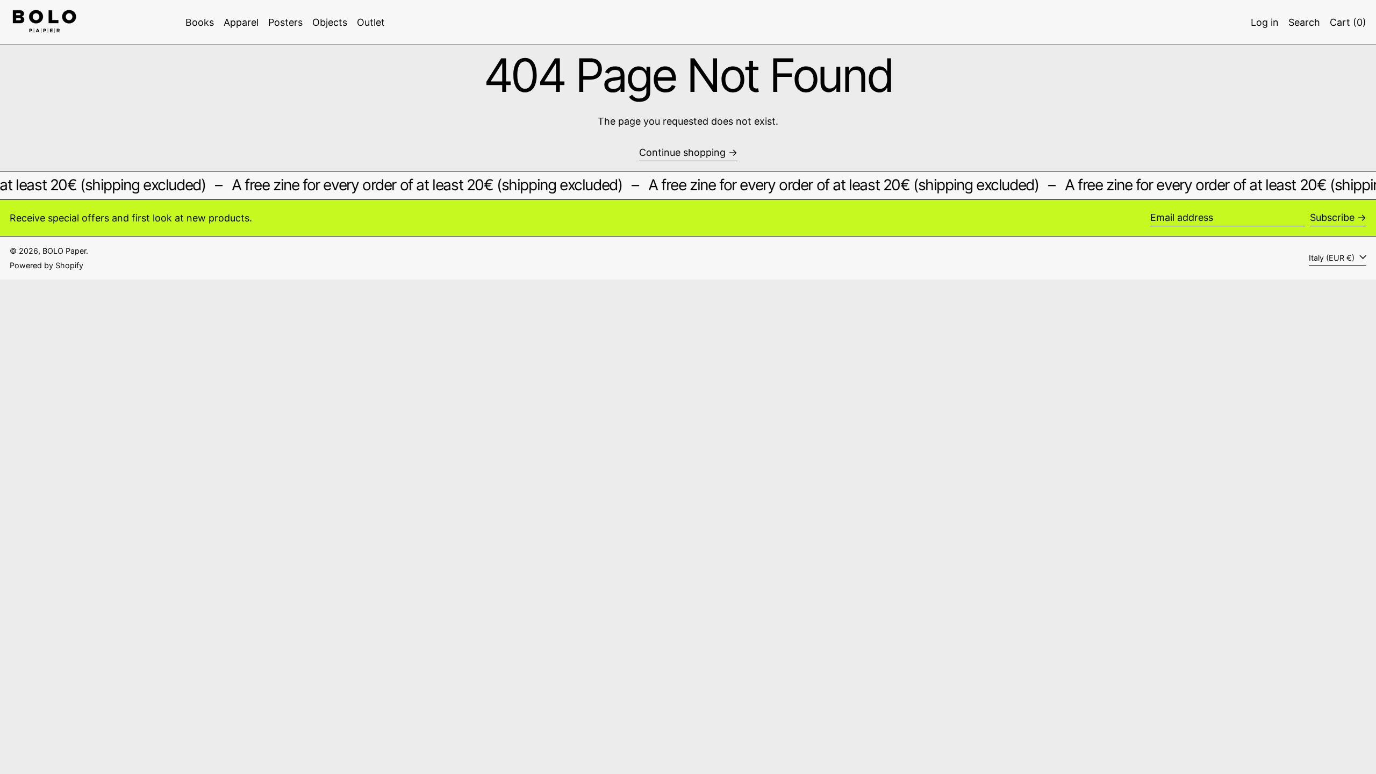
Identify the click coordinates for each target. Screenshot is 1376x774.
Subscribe (1332, 217)
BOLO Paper (64, 250)
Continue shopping (682, 152)
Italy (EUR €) (1333, 257)
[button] (1304, 22)
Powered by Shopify (46, 265)
